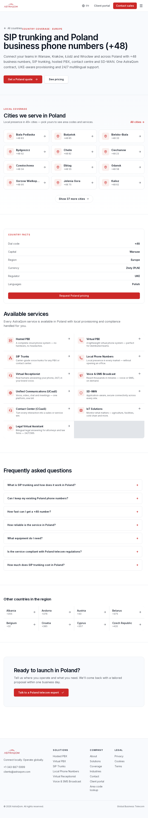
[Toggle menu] (141, 6)
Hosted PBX (60, 756)
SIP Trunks (59, 766)
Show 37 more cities (72, 198)
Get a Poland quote (20, 79)
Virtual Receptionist (64, 776)
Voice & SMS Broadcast (67, 781)
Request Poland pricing (74, 295)
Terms (118, 766)
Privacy (119, 756)
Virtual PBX (59, 761)
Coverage (96, 766)
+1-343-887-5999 (14, 767)
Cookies (120, 761)
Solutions (95, 761)
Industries (95, 771)
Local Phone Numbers (66, 771)
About (93, 756)
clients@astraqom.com (17, 771)
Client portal (102, 5)
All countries (15, 28)
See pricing (56, 79)
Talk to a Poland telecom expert (38, 692)
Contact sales (125, 5)
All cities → (137, 121)
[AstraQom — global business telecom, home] (11, 6)
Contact (94, 776)
